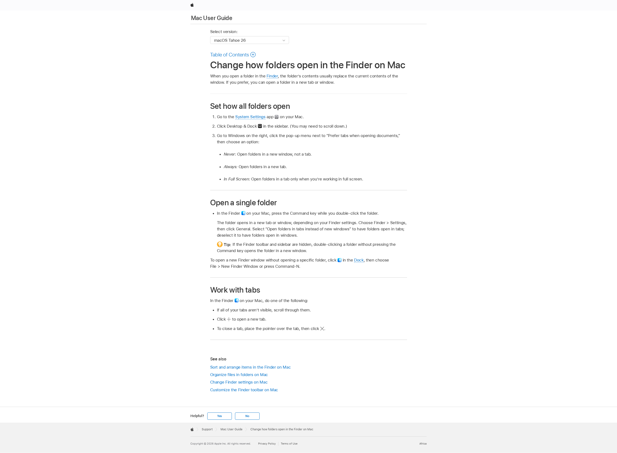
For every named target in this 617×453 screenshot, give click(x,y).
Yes (219, 416)
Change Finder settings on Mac (239, 382)
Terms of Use (289, 443)
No (247, 416)
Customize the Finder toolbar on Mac (244, 389)
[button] (233, 54)
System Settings (250, 116)
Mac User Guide (211, 17)
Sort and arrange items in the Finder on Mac (250, 367)
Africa (423, 443)
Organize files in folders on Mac (239, 374)
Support (207, 429)
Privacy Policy (267, 443)
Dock (359, 260)
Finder (272, 76)
